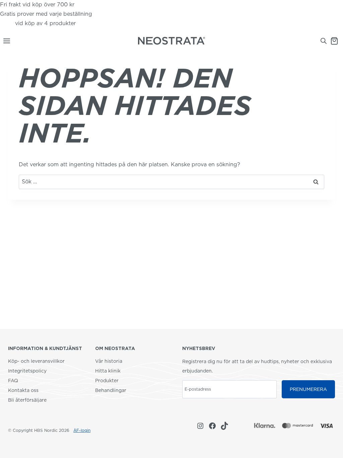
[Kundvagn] (336, 41)
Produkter (107, 380)
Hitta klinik (108, 371)
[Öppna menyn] (5, 41)
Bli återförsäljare (27, 400)
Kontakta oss (23, 390)
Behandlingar (110, 390)
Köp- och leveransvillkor (36, 361)
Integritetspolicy (27, 371)
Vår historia (108, 361)
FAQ (13, 380)
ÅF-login (81, 430)
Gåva (6, 23)
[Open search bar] (323, 41)
